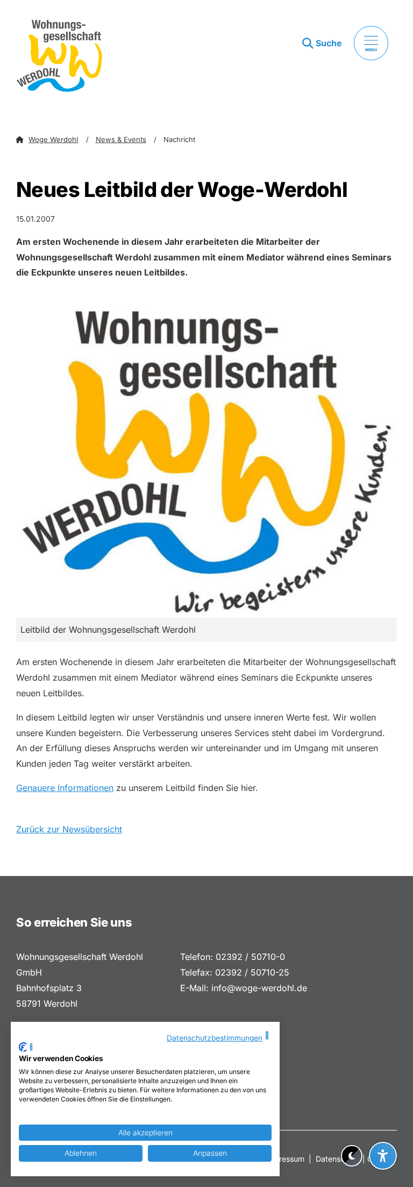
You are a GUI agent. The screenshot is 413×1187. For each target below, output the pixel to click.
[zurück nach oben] (383, 1129)
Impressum (285, 1158)
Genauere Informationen (64, 787)
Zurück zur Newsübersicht (69, 829)
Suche (329, 43)
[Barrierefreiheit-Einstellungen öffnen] (383, 1156)
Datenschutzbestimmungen (214, 1038)
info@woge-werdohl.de (259, 988)
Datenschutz (338, 1158)
